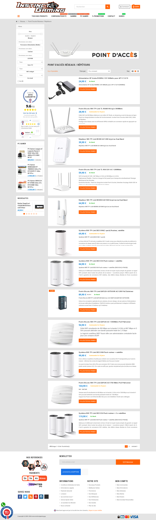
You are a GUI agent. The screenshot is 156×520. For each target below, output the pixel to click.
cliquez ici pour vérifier (95, 510)
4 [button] (31, 213)
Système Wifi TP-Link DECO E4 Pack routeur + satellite (100, 261)
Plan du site (92, 506)
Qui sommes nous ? (67, 497)
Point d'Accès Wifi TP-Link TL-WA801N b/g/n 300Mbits (101, 109)
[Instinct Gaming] (41, 6)
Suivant (135, 446)
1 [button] (24, 213)
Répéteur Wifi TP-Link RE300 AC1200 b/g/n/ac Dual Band (101, 139)
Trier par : (83, 71)
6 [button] (36, 213)
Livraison (63, 494)
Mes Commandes (122, 485)
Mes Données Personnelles (125, 500)
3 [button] (29, 213)
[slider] (19, 34)
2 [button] (26, 213)
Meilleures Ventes (94, 488)
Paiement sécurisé (66, 491)
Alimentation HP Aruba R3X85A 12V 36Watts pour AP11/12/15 (103, 78)
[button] (30, 26)
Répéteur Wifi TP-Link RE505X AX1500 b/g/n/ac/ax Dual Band (103, 200)
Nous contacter (65, 506)
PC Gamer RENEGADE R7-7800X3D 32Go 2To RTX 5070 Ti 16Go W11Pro (34, 169)
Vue (128, 71)
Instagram (41, 497)
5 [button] (34, 213)
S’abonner (129, 462)
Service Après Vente (67, 500)
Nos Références (94, 497)
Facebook (20, 497)
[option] (30, 207)
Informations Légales (67, 488)
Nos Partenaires (93, 500)
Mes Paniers (120, 497)
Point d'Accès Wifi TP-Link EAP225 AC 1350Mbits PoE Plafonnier (105, 322)
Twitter (25, 497)
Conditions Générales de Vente (70, 485)
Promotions (92, 491)
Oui (21, 81)
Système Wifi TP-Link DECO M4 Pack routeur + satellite (101, 352)
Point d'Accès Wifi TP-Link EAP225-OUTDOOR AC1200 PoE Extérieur (106, 291)
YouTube (36, 497)
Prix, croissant (93, 71)
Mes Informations (122, 488)
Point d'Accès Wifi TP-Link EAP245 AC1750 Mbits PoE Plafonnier (105, 383)
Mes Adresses (121, 491)
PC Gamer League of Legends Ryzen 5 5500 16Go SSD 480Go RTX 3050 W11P (35, 153)
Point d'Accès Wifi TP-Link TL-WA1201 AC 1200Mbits (100, 170)
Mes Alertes (120, 494)
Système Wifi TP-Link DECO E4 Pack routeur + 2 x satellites (102, 413)
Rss (30, 497)
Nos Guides (92, 503)
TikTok (46, 497)
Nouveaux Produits (94, 485)
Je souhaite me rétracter (68, 503)
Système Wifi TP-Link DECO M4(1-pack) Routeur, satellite (101, 230)
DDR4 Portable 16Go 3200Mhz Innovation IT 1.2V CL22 (35, 206)
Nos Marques (93, 494)
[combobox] (26, 42)
